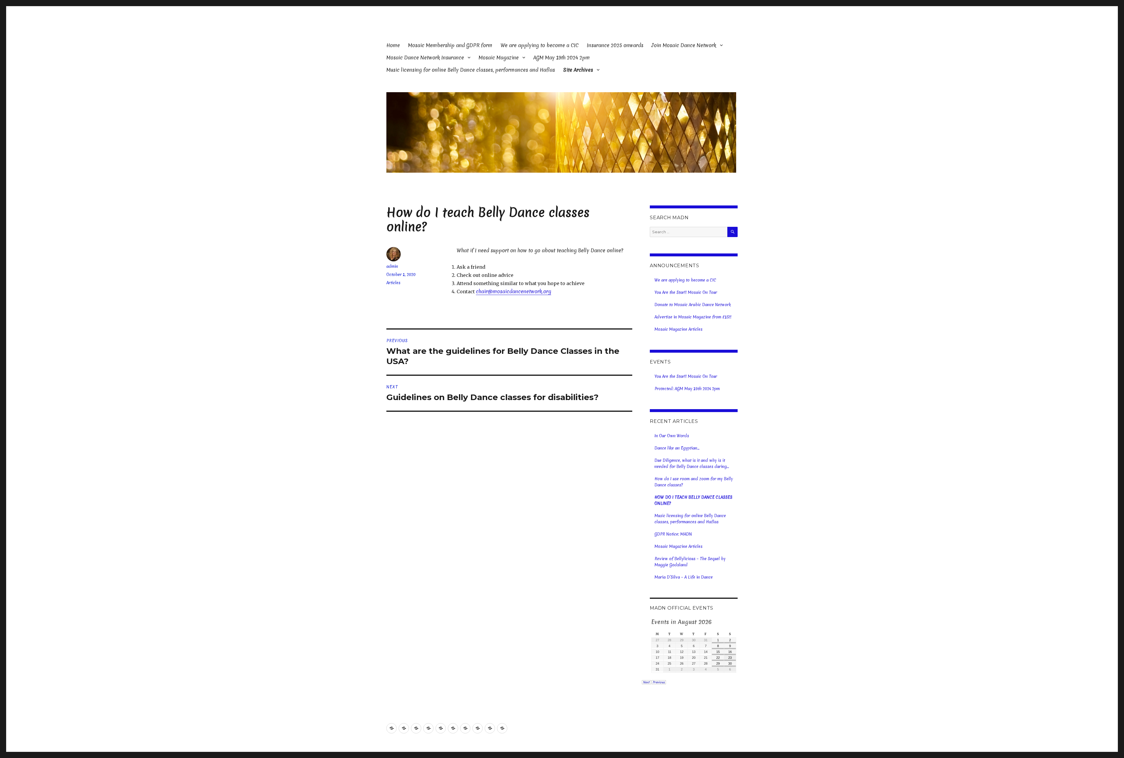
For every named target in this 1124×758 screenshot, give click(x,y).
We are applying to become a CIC (540, 45)
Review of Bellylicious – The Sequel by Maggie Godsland (690, 561)
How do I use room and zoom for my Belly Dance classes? (693, 482)
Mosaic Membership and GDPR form (450, 45)
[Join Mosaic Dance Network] (441, 728)
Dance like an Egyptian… (677, 448)
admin (392, 266)
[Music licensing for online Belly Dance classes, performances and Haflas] (490, 728)
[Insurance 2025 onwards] (428, 728)
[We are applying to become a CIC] (416, 728)
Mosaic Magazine (499, 57)
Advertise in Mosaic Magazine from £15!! (692, 317)
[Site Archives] (502, 728)
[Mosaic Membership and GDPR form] (404, 728)
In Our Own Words (671, 435)
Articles (393, 282)
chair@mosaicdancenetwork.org (513, 291)
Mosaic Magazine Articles (678, 329)
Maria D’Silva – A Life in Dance (683, 577)
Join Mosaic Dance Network (684, 45)
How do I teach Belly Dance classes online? (693, 500)
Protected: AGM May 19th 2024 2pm (687, 388)
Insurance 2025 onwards (615, 45)
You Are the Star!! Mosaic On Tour (685, 292)
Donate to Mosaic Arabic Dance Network (692, 304)
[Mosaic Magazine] (465, 728)
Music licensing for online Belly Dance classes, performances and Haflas (470, 69)
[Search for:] (688, 231)
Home (393, 45)
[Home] (391, 728)
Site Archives (578, 69)
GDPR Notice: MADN (673, 534)
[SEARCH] (732, 232)
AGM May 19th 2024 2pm (561, 57)
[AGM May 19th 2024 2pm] (477, 728)
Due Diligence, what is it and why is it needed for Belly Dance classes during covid (690, 464)
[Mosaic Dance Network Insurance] (453, 728)
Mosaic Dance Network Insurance (425, 57)
